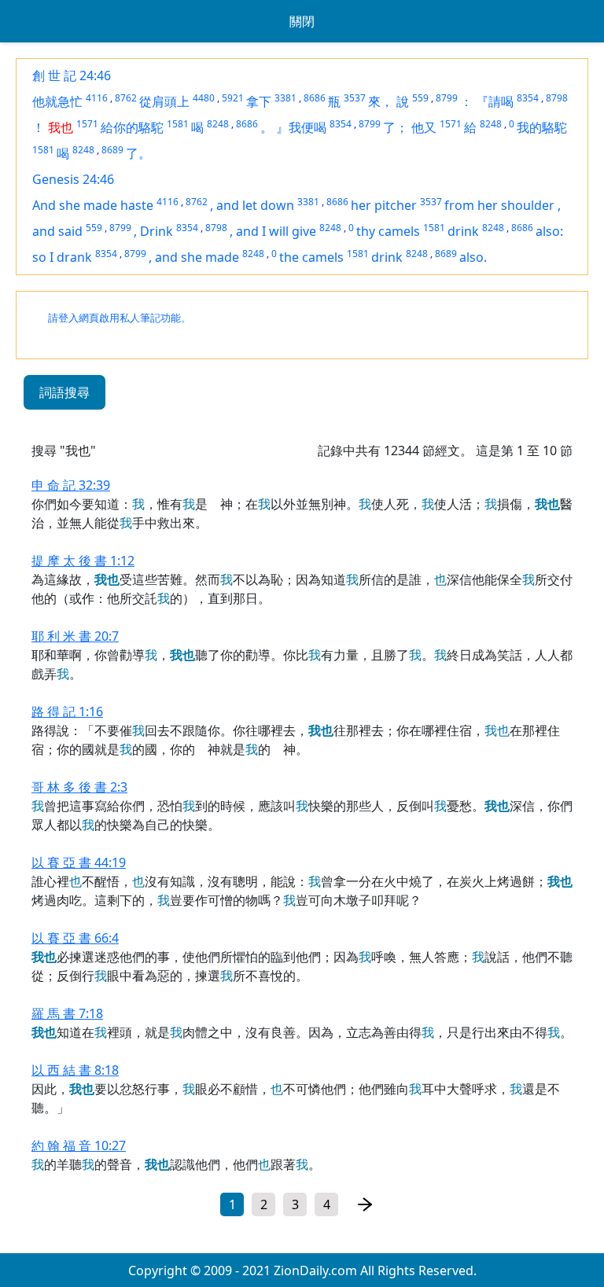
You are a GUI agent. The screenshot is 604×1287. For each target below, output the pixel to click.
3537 (355, 98)
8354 (528, 98)
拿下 (258, 101)
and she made (197, 257)
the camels (311, 257)
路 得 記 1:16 (67, 711)
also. (473, 257)
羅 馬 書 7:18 (67, 1013)
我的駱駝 (542, 127)
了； (395, 127)
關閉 (302, 21)
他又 (423, 127)
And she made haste (92, 205)
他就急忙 (57, 101)
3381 (285, 98)
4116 (97, 98)
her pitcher (384, 205)
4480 (204, 98)
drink (463, 231)
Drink (156, 231)
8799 (447, 98)
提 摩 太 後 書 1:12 (82, 560)
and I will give (276, 231)
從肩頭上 (164, 101)
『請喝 (495, 101)
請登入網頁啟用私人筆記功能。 (119, 318)
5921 (233, 98)
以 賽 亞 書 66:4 (75, 938)
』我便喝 (301, 127)
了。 (138, 153)
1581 (178, 124)
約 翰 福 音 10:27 (78, 1145)
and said (57, 231)
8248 (218, 124)
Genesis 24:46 (73, 179)
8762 (126, 98)
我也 (60, 127)
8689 (112, 149)
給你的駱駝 (132, 127)
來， (380, 101)
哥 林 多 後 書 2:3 (79, 787)
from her (472, 205)
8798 (557, 98)
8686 (315, 98)
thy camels (388, 231)
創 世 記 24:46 (71, 75)
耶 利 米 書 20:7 (75, 636)
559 (420, 98)
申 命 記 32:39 (70, 485)
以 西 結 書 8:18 (75, 1070)
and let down (255, 205)
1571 (87, 124)
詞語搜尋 (64, 392)
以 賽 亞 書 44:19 (78, 862)
